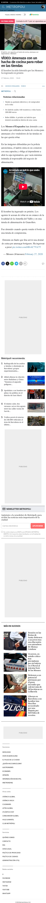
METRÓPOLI (6, 91)
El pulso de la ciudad (11, 760)
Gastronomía (7, 767)
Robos (23, 86)
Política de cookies (10, 856)
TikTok (5, 886)
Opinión (5, 775)
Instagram (6, 882)
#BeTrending (7, 783)
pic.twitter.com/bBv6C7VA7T (26, 246)
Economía (6, 771)
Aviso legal (7, 849)
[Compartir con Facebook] (3, 263)
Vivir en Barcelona (10, 756)
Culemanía (6, 804)
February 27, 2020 (34, 254)
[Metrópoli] (23, 7)
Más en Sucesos (12, 626)
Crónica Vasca (8, 800)
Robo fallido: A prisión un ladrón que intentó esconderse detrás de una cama (21, 118)
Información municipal (11, 779)
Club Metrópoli (8, 823)
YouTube (5, 890)
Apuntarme (38, 526)
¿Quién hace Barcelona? (12, 764)
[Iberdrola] (34, 14)
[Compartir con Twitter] (7, 263)
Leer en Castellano (7, 10)
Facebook (6, 878)
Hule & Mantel (8, 820)
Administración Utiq (10, 860)
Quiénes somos (8, 837)
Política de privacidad (11, 853)
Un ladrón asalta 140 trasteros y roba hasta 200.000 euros (23, 111)
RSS (3, 845)
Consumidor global (10, 816)
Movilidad (6, 752)
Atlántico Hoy (8, 812)
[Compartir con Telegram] (16, 263)
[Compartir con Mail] (21, 263)
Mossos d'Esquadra (12, 86)
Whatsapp (6, 893)
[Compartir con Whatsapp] (12, 263)
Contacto (6, 841)
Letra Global (7, 808)
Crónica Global (8, 797)
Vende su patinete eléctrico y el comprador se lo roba (22, 103)
